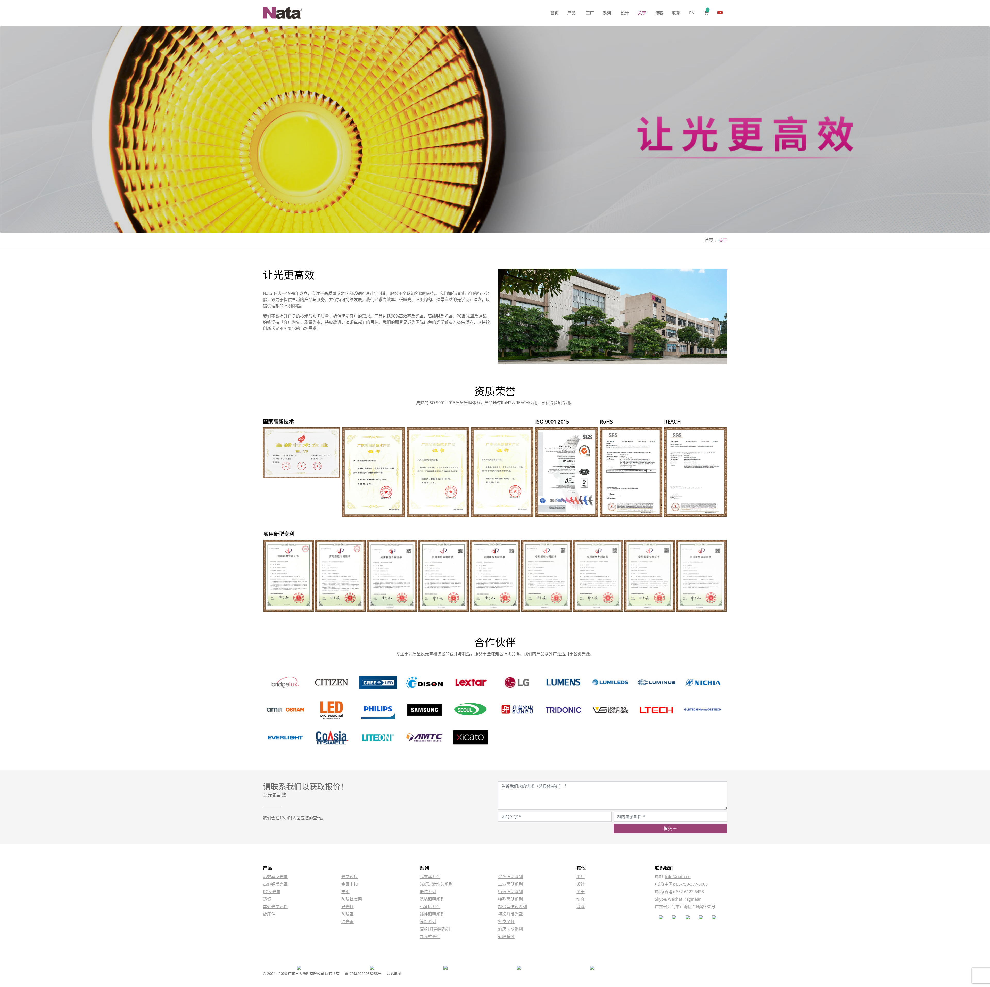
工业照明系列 (510, 884)
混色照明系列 (510, 877)
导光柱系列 (430, 936)
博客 (659, 13)
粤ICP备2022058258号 (363, 973)
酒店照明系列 (510, 929)
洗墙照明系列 (432, 899)
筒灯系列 (428, 921)
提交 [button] (668, 828)
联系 (676, 13)
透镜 (267, 899)
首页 (554, 13)
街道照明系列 (510, 891)
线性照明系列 (432, 914)
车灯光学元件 (275, 906)
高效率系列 (430, 877)
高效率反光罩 (275, 877)
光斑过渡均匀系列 (436, 884)
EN (692, 13)
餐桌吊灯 (506, 921)
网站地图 (394, 973)
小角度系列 (430, 906)
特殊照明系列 (510, 899)
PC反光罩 (271, 891)
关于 (642, 13)
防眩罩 (347, 914)
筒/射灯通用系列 (435, 929)
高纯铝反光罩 (275, 884)
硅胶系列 (506, 936)
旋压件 (269, 914)
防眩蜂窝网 (351, 899)
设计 (625, 13)
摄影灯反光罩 (510, 914)
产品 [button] (571, 13)
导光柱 (347, 906)
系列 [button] (607, 13)
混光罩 (347, 921)
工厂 (590, 13)
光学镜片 (349, 877)
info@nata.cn (678, 877)
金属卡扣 (349, 884)
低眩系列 (428, 891)
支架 (345, 891)
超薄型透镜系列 (512, 906)
